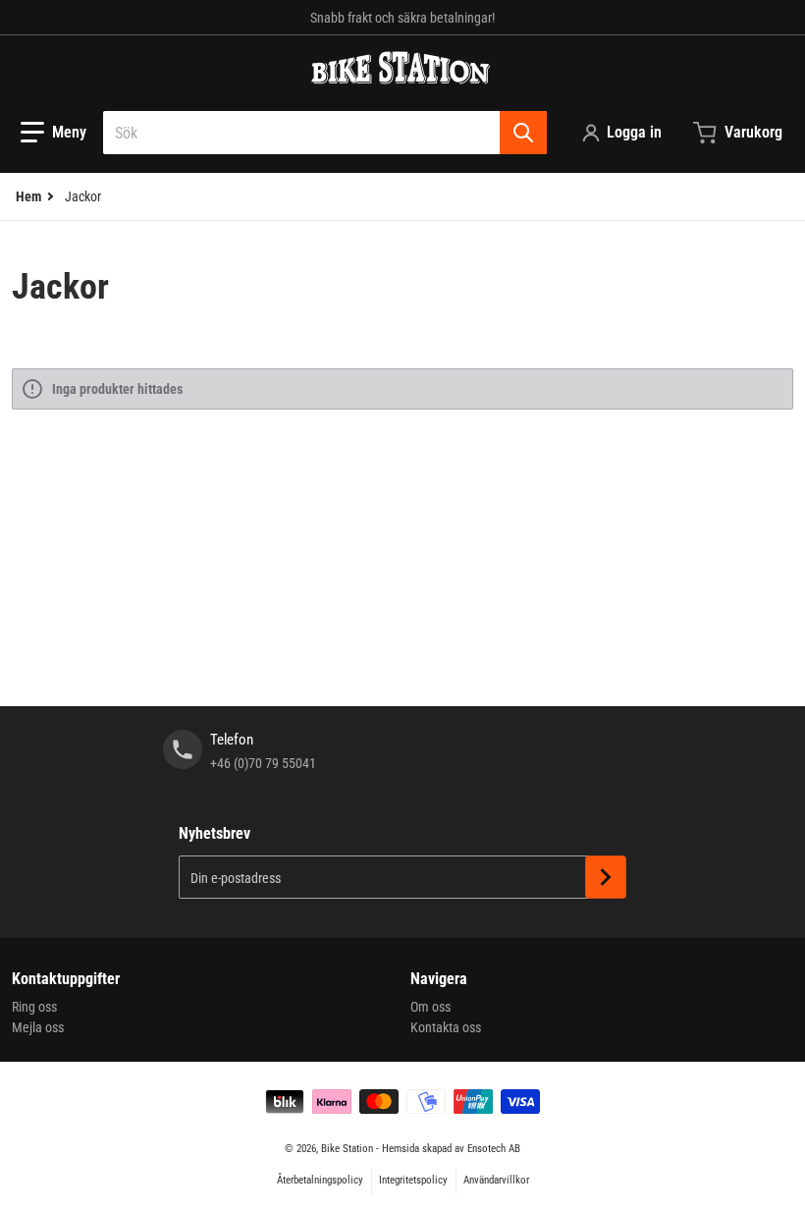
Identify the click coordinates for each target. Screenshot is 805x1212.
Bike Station (347, 1148)
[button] (53, 132)
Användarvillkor (496, 1180)
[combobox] (325, 132)
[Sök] (523, 132)
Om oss (430, 1007)
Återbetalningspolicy (320, 1180)
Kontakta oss (445, 1027)
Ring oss (34, 1007)
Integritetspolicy (413, 1180)
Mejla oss (38, 1027)
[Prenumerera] (605, 877)
